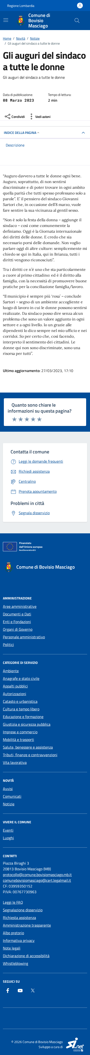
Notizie (8, 804)
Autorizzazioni (14, 694)
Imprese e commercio (20, 732)
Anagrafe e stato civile (21, 678)
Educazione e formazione (23, 716)
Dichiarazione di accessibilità (26, 956)
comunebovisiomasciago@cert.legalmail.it (37, 880)
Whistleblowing (15, 963)
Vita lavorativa (15, 762)
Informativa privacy (19, 940)
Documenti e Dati (17, 614)
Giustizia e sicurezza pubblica (26, 724)
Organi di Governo (17, 629)
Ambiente (11, 671)
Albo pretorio (13, 933)
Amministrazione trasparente (27, 925)
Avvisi (8, 789)
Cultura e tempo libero (21, 709)
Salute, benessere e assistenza (28, 747)
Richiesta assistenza (19, 917)
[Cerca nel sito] (77, 20)
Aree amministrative (19, 606)
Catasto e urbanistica (20, 701)
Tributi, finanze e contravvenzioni (30, 755)
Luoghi (8, 838)
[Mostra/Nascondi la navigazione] (6, 20)
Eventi (8, 830)
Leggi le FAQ (13, 902)
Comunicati (12, 796)
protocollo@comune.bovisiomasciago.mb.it (37, 874)
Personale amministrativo (24, 637)
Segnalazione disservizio (22, 910)
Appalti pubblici (15, 686)
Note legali (11, 948)
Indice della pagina (20, 132)
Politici (8, 644)
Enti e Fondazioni (17, 622)
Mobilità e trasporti (18, 739)
